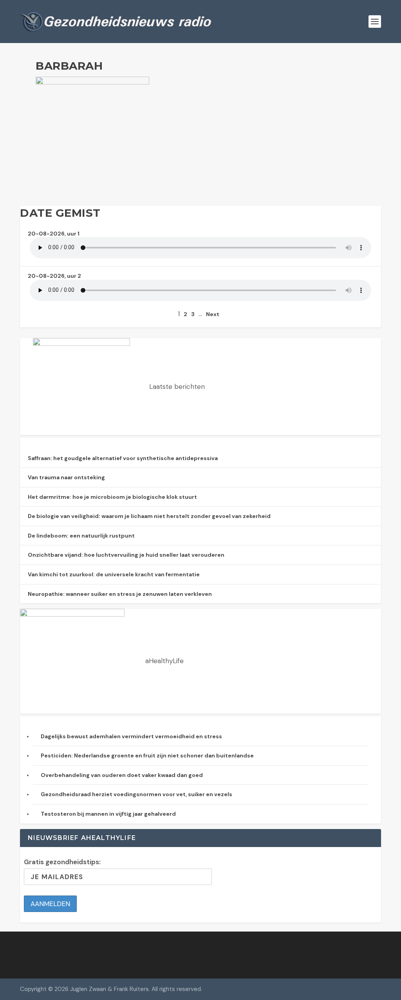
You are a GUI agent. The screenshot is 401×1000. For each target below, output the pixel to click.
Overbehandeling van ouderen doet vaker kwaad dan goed (122, 775)
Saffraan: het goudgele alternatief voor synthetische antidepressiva (123, 458)
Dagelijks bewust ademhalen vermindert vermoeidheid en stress (131, 736)
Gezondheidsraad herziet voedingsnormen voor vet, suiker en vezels (136, 794)
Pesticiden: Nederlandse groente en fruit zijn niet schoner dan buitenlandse (147, 755)
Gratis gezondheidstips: (62, 862)
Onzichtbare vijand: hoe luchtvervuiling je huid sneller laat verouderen (126, 554)
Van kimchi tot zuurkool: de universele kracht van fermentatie (114, 574)
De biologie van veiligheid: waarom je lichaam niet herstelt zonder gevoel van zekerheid (149, 516)
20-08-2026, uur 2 (54, 275)
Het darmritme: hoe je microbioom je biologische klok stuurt (112, 496)
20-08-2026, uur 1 (53, 233)
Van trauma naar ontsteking (66, 477)
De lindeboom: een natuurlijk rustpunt (81, 535)
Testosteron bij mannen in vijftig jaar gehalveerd (108, 813)
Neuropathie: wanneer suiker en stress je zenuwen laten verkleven (120, 593)
